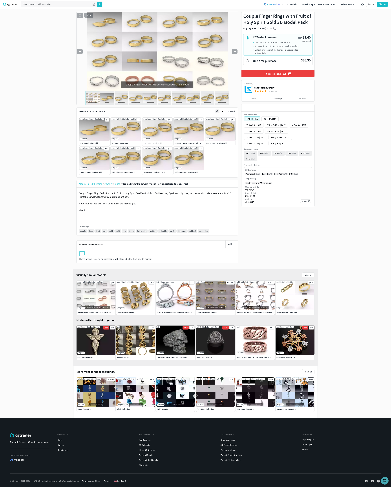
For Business (144, 440)
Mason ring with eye (204, 357)
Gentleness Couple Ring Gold (154, 172)
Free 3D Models (146, 455)
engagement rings (124, 357)
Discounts (143, 465)
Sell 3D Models (227, 434)
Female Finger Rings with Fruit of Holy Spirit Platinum (98, 312)
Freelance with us (228, 450)
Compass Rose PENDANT (286, 357)
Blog (59, 440)
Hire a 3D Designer (147, 450)
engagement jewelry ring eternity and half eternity (256, 312)
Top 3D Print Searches (230, 460)
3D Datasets (144, 445)
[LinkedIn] (366, 481)
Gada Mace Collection (205, 409)
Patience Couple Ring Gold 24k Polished (189, 143)
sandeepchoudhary (264, 87)
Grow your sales (228, 440)
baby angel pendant (85, 357)
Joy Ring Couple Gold (119, 143)
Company (61, 434)
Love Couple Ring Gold (89, 143)
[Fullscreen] (80, 15)
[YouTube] (373, 481)
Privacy (107, 481)
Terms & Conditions (91, 481)
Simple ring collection (125, 312)
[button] (93, 4)
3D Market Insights (229, 445)
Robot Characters (84, 409)
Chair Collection (123, 409)
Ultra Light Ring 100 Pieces (207, 312)
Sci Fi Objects (162, 409)
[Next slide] (235, 51)
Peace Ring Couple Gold (152, 143)
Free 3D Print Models (148, 460)
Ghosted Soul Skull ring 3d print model (172, 357)
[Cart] (362, 4)
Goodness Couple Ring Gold (91, 172)
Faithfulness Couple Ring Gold (123, 172)
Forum (305, 449)
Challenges (307, 444)
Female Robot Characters (286, 409)
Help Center (62, 450)
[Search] (99, 4)
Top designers (308, 439)
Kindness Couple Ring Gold (216, 143)
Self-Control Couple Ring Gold (186, 172)
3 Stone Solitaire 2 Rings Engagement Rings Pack (175, 312)
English (119, 481)
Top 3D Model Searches (231, 455)
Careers (60, 445)
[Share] (302, 107)
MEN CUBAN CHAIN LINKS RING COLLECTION (254, 357)
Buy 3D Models (145, 434)
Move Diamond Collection (286, 312)
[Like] (253, 107)
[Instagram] (379, 481)
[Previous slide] (80, 51)
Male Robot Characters (245, 409)
